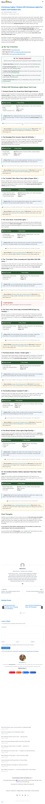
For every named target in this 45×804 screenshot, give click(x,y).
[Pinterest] (17, 795)
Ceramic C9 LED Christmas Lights (20, 170)
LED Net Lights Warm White (18, 252)
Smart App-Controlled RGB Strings (17, 54)
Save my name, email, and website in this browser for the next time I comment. (18, 644)
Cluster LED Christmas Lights (19, 384)
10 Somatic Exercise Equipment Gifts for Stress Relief (35, 591)
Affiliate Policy (20, 790)
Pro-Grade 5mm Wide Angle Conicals (22, 51)
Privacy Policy (27, 790)
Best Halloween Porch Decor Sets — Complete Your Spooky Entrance (18, 750)
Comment (4, 627)
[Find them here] (36, 64)
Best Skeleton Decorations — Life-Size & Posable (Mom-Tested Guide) (18, 769)
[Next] (42, 607)
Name (3, 641)
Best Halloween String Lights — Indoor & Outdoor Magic (14, 755)
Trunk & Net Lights (15, 49)
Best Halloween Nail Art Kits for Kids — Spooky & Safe (14, 736)
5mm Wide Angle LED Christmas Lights (21, 128)
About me (8, 790)
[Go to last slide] (3, 607)
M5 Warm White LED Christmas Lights (21, 294)
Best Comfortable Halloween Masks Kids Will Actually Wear (15, 741)
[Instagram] (25, 795)
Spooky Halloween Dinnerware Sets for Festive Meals (14, 760)
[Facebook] (20, 795)
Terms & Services (35, 790)
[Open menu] (43, 1)
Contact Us (13, 790)
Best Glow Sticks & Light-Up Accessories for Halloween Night (16, 727)
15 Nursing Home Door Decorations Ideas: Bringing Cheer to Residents (10, 607)
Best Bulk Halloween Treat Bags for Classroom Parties (14, 764)
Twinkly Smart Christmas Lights (19, 344)
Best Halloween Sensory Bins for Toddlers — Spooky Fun (15, 746)
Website (33, 641)
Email (17, 641)
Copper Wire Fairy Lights (17, 211)
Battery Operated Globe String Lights (20, 505)
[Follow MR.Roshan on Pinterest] (22, 584)
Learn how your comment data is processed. (29, 651)
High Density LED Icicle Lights (19, 463)
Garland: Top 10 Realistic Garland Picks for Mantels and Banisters (10, 591)
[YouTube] (22, 795)
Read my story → (22, 668)
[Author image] (2, 14)
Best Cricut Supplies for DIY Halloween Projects (12, 732)
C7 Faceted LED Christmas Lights (20, 422)
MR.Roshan (22, 568)
